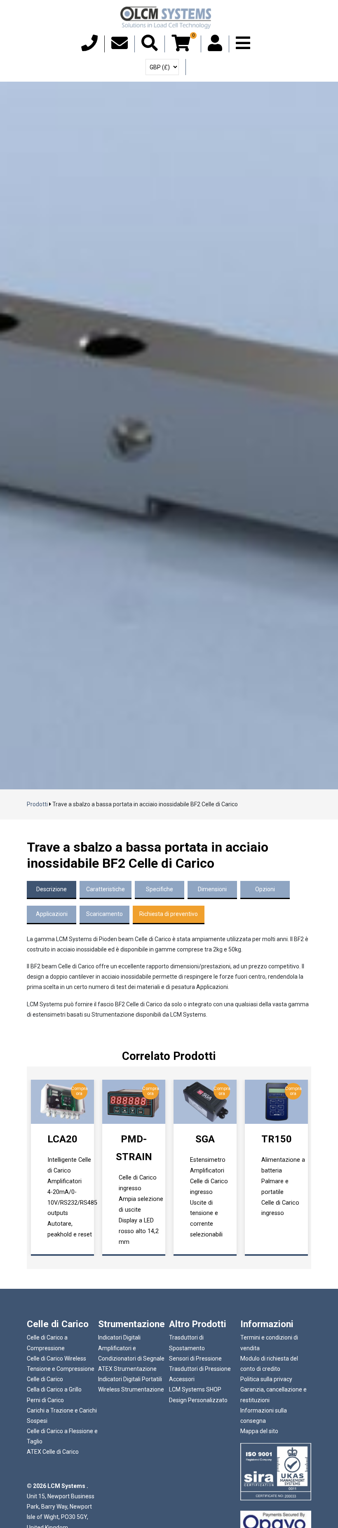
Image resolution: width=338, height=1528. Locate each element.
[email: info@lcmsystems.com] (119, 47)
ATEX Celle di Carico (53, 1451)
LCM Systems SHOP (195, 1389)
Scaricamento (104, 914)
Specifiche (159, 889)
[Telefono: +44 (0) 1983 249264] (89, 47)
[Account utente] (215, 47)
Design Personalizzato (198, 1400)
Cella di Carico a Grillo (54, 1389)
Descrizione (51, 889)
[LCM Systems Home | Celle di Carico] (165, 17)
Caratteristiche (105, 889)
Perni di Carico (45, 1400)
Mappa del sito (259, 1431)
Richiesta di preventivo (168, 914)
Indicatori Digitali (119, 1337)
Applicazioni (52, 914)
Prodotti (37, 804)
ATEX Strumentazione (127, 1369)
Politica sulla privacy (266, 1379)
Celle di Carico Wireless (56, 1358)
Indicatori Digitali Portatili (130, 1379)
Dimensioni (212, 889)
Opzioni (265, 889)
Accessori (182, 1379)
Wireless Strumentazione (131, 1389)
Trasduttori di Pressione (200, 1369)
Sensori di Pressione (195, 1358)
